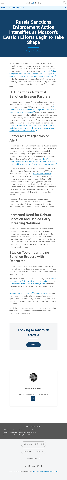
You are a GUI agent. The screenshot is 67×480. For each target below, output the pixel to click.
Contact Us (33, 345)
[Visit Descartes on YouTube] (33, 466)
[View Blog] (25, 466)
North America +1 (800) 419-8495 (33, 444)
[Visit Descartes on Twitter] (38, 466)
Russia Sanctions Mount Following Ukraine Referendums (19, 435)
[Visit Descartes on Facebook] (41, 466)
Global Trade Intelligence (12, 8)
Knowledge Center (35, 51)
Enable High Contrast (38, 471)
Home (27, 51)
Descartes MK (42, 293)
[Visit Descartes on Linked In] (29, 466)
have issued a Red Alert (42, 174)
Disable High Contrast (51, 471)
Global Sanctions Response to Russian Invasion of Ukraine (19, 430)
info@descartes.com (33, 458)
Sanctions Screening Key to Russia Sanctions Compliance (19, 432)
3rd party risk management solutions (36, 281)
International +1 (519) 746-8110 (33, 451)
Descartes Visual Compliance (21, 293)
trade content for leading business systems (28, 284)
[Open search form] (64, 2)
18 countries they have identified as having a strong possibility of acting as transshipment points (33, 109)
